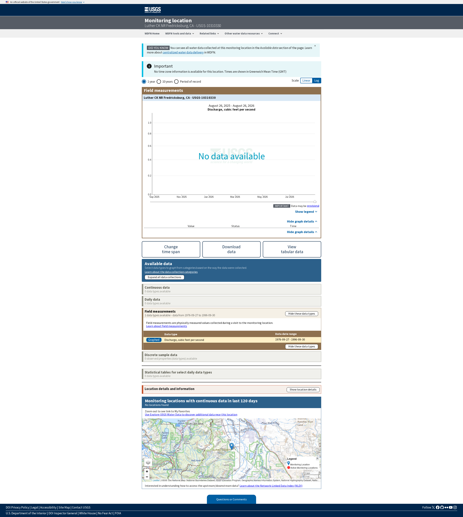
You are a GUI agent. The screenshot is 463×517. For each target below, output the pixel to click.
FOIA (118, 513)
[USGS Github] (442, 508)
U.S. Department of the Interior (26, 513)
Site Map (64, 507)
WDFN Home (152, 33)
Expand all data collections (164, 277)
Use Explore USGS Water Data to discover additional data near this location (191, 414)
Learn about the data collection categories (171, 271)
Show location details (303, 389)
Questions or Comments (231, 499)
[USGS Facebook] (438, 508)
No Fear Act (105, 513)
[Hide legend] (317, 458)
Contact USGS (81, 507)
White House (87, 513)
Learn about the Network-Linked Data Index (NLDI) (271, 485)
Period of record (190, 82)
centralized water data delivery (183, 52)
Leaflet (156, 480)
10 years (167, 82)
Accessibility (48, 507)
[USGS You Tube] (451, 508)
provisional (313, 205)
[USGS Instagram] (455, 508)
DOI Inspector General (62, 513)
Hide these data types (301, 313)
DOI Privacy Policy (17, 507)
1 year (151, 82)
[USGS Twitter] (433, 508)
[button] (231, 446)
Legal (34, 507)
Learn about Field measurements (166, 326)
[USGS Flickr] (446, 508)
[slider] (315, 201)
